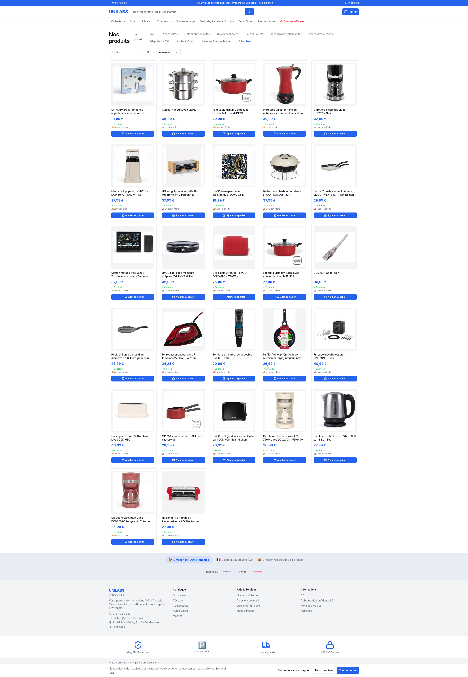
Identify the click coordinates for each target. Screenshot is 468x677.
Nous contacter (246, 610)
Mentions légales (311, 605)
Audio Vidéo (246, 21)
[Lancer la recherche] (249, 11)
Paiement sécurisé (248, 600)
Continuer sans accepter (293, 670)
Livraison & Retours (248, 595)
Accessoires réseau (321, 33)
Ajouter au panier (134, 133)
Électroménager (186, 21)
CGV (303, 595)
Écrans (134, 21)
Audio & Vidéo (185, 41)
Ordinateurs (118, 21)
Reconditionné (266, 21)
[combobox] (125, 52)
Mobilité (177, 615)
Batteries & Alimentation (216, 41)
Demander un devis (249, 605)
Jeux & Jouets (254, 33)
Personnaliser (324, 670)
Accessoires (170, 33)
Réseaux (147, 21)
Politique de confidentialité (317, 600)
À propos (306, 610)
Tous (153, 33)
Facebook (119, 626)
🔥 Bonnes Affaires (292, 21)
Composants (164, 21)
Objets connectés (227, 33)
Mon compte (352, 2)
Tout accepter (348, 670)
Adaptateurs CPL (160, 41)
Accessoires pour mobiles (286, 33)
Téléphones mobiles (197, 33)
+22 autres (244, 41)
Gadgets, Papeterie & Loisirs (217, 21)
